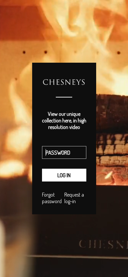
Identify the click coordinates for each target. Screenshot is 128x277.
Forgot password (52, 197)
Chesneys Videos (64, 91)
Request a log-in (74, 197)
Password (64, 144)
